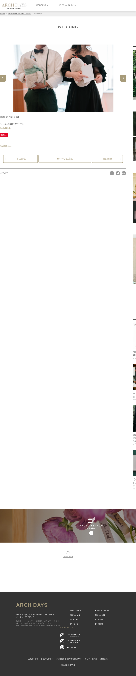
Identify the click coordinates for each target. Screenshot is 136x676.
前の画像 (21, 158)
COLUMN (75, 615)
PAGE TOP (68, 556)
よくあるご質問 (47, 659)
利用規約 (60, 659)
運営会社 (104, 659)
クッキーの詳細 (91, 659)
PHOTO (74, 624)
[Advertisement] (68, 585)
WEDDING (41, 5)
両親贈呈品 (6, 146)
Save (5, 135)
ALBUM (74, 619)
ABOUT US (33, 659)
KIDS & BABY (66, 5)
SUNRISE (5, 127)
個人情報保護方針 (74, 659)
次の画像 (107, 158)
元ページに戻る (65, 158)
